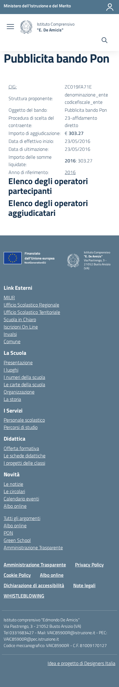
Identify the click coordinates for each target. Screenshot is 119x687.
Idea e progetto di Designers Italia (81, 663)
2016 (70, 172)
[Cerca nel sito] (104, 41)
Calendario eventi (21, 498)
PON (8, 532)
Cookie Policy (17, 575)
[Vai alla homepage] (26, 27)
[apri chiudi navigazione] (10, 27)
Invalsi (10, 334)
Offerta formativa (21, 448)
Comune (12, 341)
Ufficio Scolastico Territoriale (32, 312)
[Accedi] (109, 7)
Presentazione (18, 362)
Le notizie (13, 484)
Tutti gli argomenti (22, 518)
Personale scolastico (24, 419)
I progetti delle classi (24, 463)
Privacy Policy (89, 564)
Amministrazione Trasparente (33, 547)
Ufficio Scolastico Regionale (31, 304)
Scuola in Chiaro (20, 319)
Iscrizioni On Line (21, 326)
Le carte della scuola (24, 384)
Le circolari (14, 491)
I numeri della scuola (24, 377)
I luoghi (11, 369)
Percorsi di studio (21, 427)
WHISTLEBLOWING (24, 595)
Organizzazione (19, 391)
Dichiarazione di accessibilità (34, 585)
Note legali (84, 585)
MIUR (9, 297)
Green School (17, 540)
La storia (12, 399)
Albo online (15, 506)
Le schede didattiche (24, 455)
